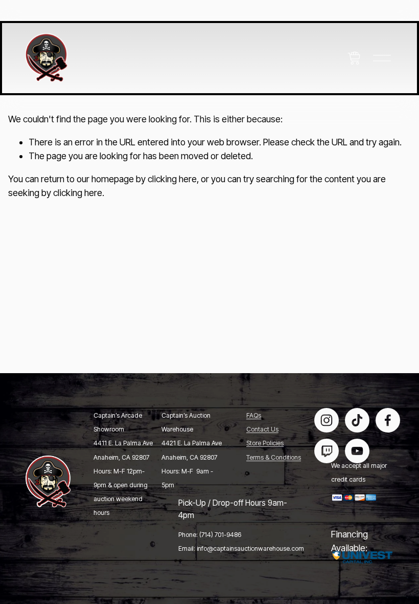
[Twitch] (326, 451)
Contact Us (262, 429)
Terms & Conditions (273, 458)
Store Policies (265, 443)
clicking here (172, 179)
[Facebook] (388, 420)
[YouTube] (357, 451)
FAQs (253, 416)
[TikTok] (357, 420)
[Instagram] (326, 420)
